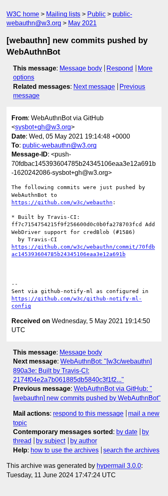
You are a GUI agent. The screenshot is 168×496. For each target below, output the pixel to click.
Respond (119, 68)
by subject (50, 440)
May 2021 (82, 23)
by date (126, 431)
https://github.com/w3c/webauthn (62, 202)
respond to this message (88, 413)
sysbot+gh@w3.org (43, 126)
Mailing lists (63, 14)
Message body (81, 68)
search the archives (131, 450)
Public (96, 14)
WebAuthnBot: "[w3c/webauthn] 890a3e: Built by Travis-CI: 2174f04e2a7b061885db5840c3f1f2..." (82, 370)
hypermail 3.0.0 (119, 465)
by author (83, 440)
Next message (94, 86)
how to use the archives (65, 450)
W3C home (23, 14)
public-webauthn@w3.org (59, 145)
